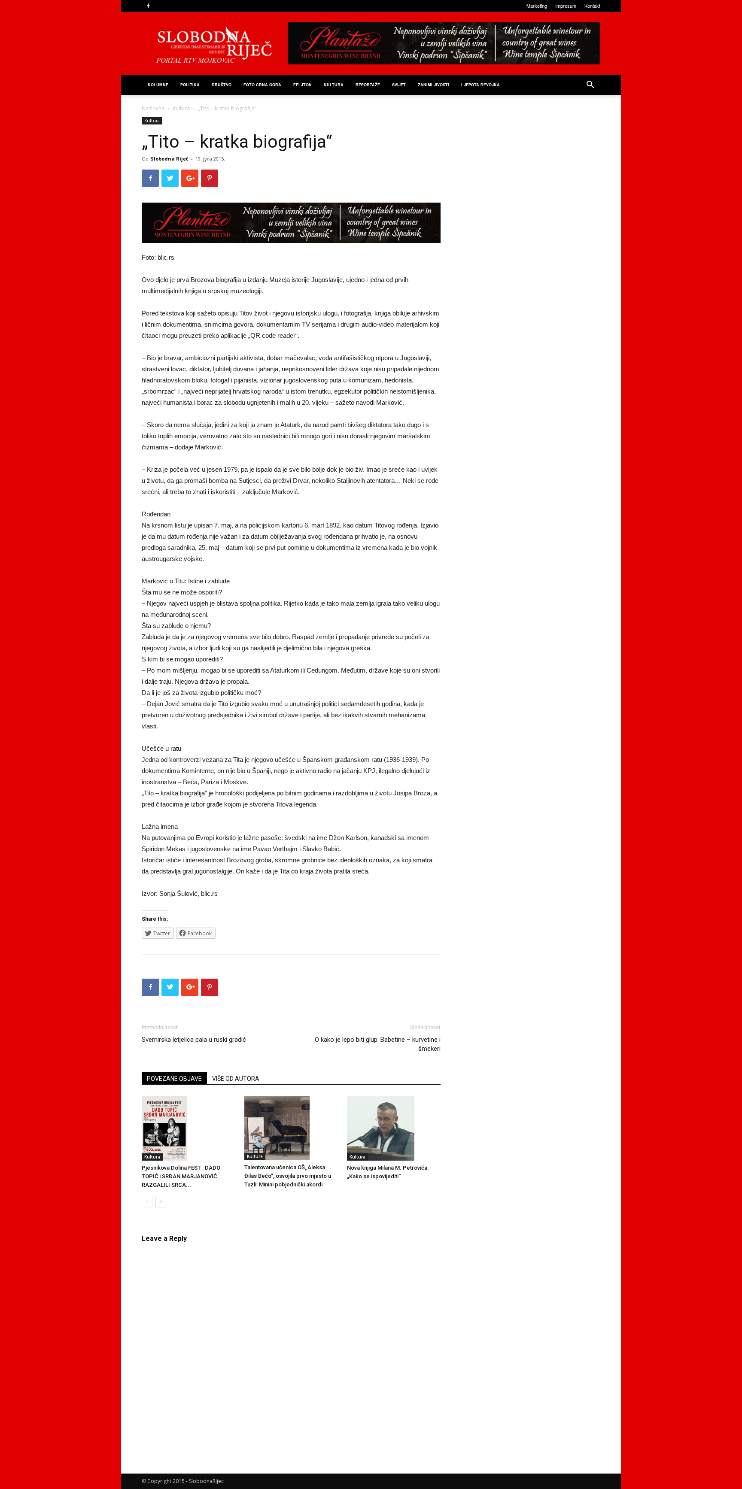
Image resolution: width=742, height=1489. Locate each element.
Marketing (536, 5)
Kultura (334, 85)
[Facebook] (148, 6)
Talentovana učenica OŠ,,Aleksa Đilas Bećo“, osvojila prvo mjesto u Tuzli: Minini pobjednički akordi (287, 1176)
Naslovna (153, 108)
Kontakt (592, 5)
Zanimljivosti (433, 85)
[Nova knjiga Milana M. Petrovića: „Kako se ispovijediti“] (394, 1128)
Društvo (221, 85)
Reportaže (368, 85)
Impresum (565, 5)
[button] (590, 86)
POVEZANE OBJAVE (174, 1078)
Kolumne (158, 85)
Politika (190, 85)
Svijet (399, 85)
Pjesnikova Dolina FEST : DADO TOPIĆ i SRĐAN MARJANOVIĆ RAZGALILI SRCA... (181, 1176)
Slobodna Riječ (170, 158)
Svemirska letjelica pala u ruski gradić (194, 1039)
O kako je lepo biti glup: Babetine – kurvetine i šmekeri (378, 1044)
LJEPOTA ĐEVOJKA (480, 85)
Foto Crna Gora (262, 85)
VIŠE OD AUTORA (235, 1078)
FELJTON (302, 85)
